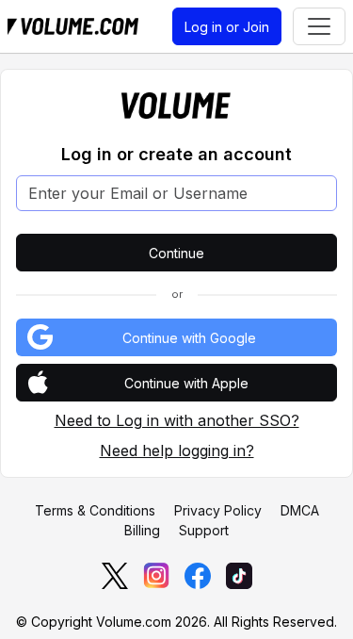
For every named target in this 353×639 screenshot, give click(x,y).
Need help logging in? (177, 450)
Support (204, 530)
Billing (142, 530)
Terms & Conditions (95, 510)
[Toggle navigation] (319, 26)
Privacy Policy (218, 510)
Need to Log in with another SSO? (177, 420)
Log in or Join (227, 27)
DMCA (300, 510)
